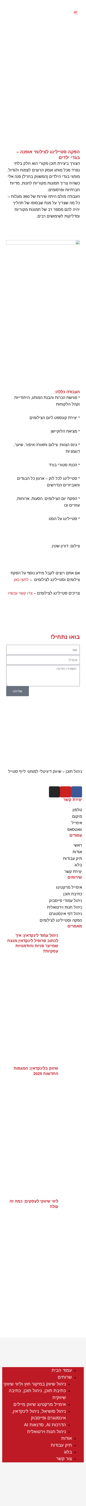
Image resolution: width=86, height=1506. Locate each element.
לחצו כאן (21, 579)
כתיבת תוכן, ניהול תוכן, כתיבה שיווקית (37, 1394)
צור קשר (64, 1458)
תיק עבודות (61, 1445)
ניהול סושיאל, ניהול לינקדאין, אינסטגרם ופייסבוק (39, 1414)
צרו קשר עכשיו (20, 593)
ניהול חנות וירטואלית (46, 1431)
